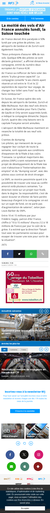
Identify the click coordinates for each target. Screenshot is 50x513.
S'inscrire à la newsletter (25, 411)
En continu (13, 18)
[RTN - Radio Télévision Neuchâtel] (30, 479)
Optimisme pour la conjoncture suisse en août (24, 332)
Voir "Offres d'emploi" (12, 431)
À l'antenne (38, 18)
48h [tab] (4, 350)
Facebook (10, 454)
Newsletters (11, 466)
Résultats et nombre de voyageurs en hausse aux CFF (24, 371)
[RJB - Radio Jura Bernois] (18, 479)
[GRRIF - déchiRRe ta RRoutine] (18, 484)
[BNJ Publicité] (7, 479)
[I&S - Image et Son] (30, 484)
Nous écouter (43, 3)
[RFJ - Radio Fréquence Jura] (41, 479)
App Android (38, 466)
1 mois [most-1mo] (23, 350)
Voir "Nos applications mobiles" (37, 431)
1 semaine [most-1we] (13, 350)
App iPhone (24, 466)
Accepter (25, 508)
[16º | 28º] (31, 0)
